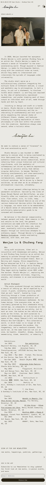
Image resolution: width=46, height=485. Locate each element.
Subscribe (23, 480)
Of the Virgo (30, 405)
